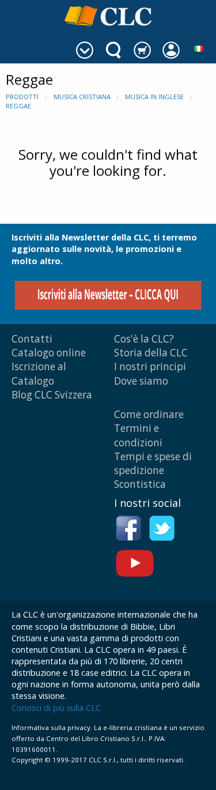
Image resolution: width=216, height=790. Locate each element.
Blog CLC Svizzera (52, 394)
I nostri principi (150, 366)
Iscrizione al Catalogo (39, 373)
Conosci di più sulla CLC (56, 707)
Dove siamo (141, 381)
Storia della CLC (151, 352)
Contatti (32, 338)
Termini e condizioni (138, 435)
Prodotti (22, 96)
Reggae (18, 105)
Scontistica (140, 484)
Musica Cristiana (82, 96)
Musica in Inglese (154, 96)
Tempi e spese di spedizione (153, 463)
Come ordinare (149, 414)
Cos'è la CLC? (144, 338)
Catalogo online (49, 352)
